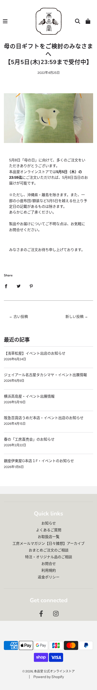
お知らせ (48, 523)
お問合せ (48, 563)
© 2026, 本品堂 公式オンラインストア (48, 671)
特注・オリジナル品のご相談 (48, 557)
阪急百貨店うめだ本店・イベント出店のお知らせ (44, 417)
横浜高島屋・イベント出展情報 (29, 396)
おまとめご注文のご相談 (49, 550)
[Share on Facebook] (6, 286)
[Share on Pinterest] (31, 286)
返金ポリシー (48, 577)
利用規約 (48, 570)
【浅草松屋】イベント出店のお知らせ (34, 353)
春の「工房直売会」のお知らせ (29, 439)
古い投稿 (20, 316)
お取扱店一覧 (48, 536)
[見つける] (77, 21)
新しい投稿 (74, 316)
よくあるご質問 (48, 530)
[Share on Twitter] (19, 286)
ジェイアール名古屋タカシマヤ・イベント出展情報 (45, 374)
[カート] (88, 21)
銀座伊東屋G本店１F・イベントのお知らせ (39, 460)
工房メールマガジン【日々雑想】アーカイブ (48, 543)
